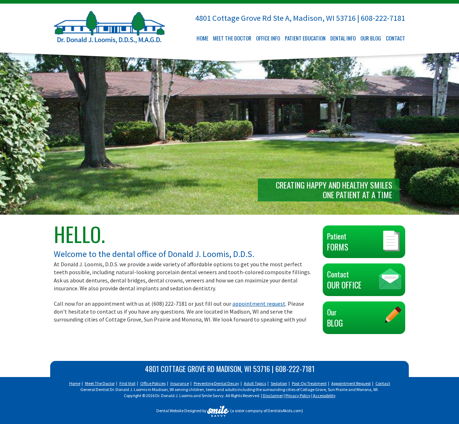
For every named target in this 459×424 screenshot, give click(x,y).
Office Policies (153, 383)
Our (335, 317)
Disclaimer (273, 395)
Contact (395, 38)
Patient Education (305, 38)
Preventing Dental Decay (216, 383)
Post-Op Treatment (309, 383)
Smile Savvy (213, 395)
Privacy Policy (298, 395)
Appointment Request (351, 383)
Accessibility (324, 395)
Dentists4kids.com (285, 411)
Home (202, 38)
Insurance (179, 383)
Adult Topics (255, 383)
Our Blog (370, 38)
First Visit (127, 383)
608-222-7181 (383, 18)
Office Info (268, 38)
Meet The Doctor (232, 38)
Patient (337, 241)
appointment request (258, 303)
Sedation (279, 383)
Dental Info (343, 38)
